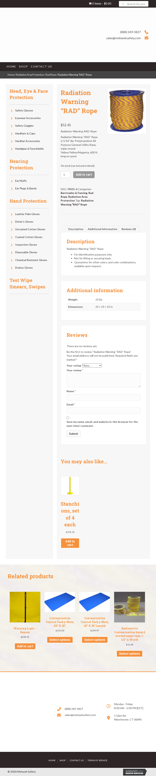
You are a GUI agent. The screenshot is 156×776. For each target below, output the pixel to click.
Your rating (74, 365)
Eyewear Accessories (28, 118)
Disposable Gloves (26, 252)
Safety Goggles (24, 125)
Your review (75, 370)
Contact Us (77, 760)
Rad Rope (51, 74)
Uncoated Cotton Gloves (30, 229)
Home (11, 74)
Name (71, 391)
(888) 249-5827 (130, 32)
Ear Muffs (21, 180)
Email (71, 404)
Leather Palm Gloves (27, 214)
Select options (59, 640)
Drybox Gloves (24, 267)
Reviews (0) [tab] (129, 229)
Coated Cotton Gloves (28, 237)
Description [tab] (75, 229)
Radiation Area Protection (30, 74)
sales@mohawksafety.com (123, 38)
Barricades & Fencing (74, 192)
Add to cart (84, 174)
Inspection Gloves (26, 244)
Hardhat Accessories (27, 141)
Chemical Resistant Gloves (31, 260)
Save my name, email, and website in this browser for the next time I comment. (102, 423)
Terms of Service (97, 760)
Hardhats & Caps (25, 133)
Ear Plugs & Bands (26, 188)
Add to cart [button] (70, 543)
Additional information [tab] (102, 229)
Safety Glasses (24, 110)
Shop (63, 760)
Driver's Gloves (24, 221)
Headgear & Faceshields (29, 148)
